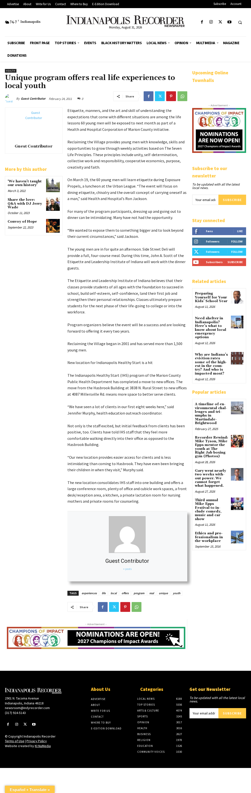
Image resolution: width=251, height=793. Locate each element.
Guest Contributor (33, 98)
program (139, 593)
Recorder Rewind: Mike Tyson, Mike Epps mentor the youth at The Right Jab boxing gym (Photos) (211, 447)
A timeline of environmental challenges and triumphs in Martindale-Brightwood (211, 413)
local (114, 593)
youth (176, 593)
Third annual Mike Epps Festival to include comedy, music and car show (208, 509)
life (104, 593)
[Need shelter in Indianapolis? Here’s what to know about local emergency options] (237, 322)
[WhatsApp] (182, 96)
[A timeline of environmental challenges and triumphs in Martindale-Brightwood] (237, 408)
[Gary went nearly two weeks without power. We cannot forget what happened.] (237, 474)
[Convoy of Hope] (53, 225)
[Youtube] (229, 22)
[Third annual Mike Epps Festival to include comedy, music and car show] (237, 503)
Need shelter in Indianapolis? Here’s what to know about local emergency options (210, 327)
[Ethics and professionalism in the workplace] (237, 537)
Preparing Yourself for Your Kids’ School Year (211, 297)
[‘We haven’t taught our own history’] (53, 185)
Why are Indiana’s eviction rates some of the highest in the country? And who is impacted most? (211, 364)
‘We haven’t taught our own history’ (25, 183)
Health (10, 70)
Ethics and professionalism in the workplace (209, 537)
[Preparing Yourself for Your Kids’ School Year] (237, 297)
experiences (89, 593)
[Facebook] (202, 22)
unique (163, 593)
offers (125, 593)
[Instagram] (211, 22)
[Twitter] (220, 22)
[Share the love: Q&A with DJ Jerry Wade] (53, 204)
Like (240, 231)
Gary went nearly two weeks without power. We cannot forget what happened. (210, 478)
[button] (240, 22)
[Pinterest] (171, 96)
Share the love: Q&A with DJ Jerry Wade (25, 204)
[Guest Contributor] (10, 99)
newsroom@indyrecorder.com (27, 708)
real (151, 593)
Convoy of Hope (22, 221)
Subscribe (232, 200)
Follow (237, 241)
